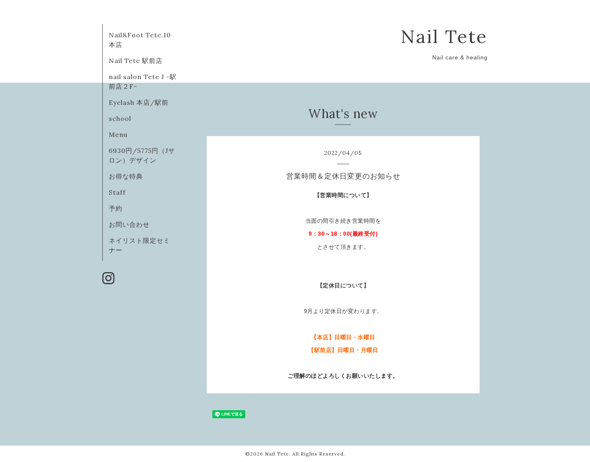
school (120, 118)
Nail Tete (444, 36)
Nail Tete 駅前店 (136, 61)
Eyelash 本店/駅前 (139, 102)
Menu (118, 134)
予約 (115, 208)
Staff (117, 192)
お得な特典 (126, 176)
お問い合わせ (129, 224)
